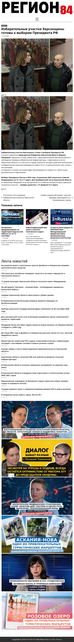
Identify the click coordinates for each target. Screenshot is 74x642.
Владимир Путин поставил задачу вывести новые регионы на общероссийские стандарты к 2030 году (37, 325)
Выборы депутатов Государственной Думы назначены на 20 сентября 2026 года (35, 309)
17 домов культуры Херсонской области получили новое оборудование (33, 281)
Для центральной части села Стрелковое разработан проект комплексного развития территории (35, 317)
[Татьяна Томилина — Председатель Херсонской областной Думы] (37, 458)
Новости (4, 25)
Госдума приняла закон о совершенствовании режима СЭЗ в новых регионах (36, 389)
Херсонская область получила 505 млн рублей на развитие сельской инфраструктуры (32, 358)
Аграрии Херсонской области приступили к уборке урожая (27, 295)
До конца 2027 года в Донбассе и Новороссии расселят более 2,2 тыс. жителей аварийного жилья (36, 334)
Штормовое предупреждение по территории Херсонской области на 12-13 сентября (12, 231)
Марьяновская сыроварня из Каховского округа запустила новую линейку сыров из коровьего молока (34, 382)
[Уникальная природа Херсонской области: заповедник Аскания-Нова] (37, 534)
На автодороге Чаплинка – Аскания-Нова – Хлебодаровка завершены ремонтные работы (32, 288)
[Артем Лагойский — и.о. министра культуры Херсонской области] (37, 420)
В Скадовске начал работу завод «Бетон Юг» (21, 394)
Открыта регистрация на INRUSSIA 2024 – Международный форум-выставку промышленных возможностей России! (61, 232)
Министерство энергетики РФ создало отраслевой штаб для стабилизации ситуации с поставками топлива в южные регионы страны (35, 342)
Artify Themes (56, 639)
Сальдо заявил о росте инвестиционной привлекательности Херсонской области (34, 350)
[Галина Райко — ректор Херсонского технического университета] (37, 572)
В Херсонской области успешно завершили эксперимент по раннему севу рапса (34, 366)
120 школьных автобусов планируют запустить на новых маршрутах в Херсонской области (33, 274)
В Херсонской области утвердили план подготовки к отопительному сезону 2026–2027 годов (35, 374)
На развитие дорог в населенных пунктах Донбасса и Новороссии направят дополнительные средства (35, 266)
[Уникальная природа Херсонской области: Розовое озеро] (37, 611)
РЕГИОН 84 (30, 639)
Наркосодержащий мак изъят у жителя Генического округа (36, 229)
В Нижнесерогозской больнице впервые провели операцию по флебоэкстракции (29, 301)
